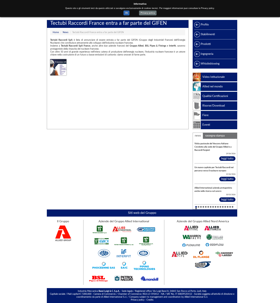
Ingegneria (207, 54)
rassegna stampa (215, 135)
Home (56, 32)
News (65, 32)
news (198, 135)
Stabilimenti (208, 34)
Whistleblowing (210, 63)
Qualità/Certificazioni (215, 96)
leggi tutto (227, 158)
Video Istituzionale (213, 77)
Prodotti (206, 44)
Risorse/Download (213, 105)
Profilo (205, 24)
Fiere (205, 115)
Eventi (206, 124)
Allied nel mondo (212, 86)
